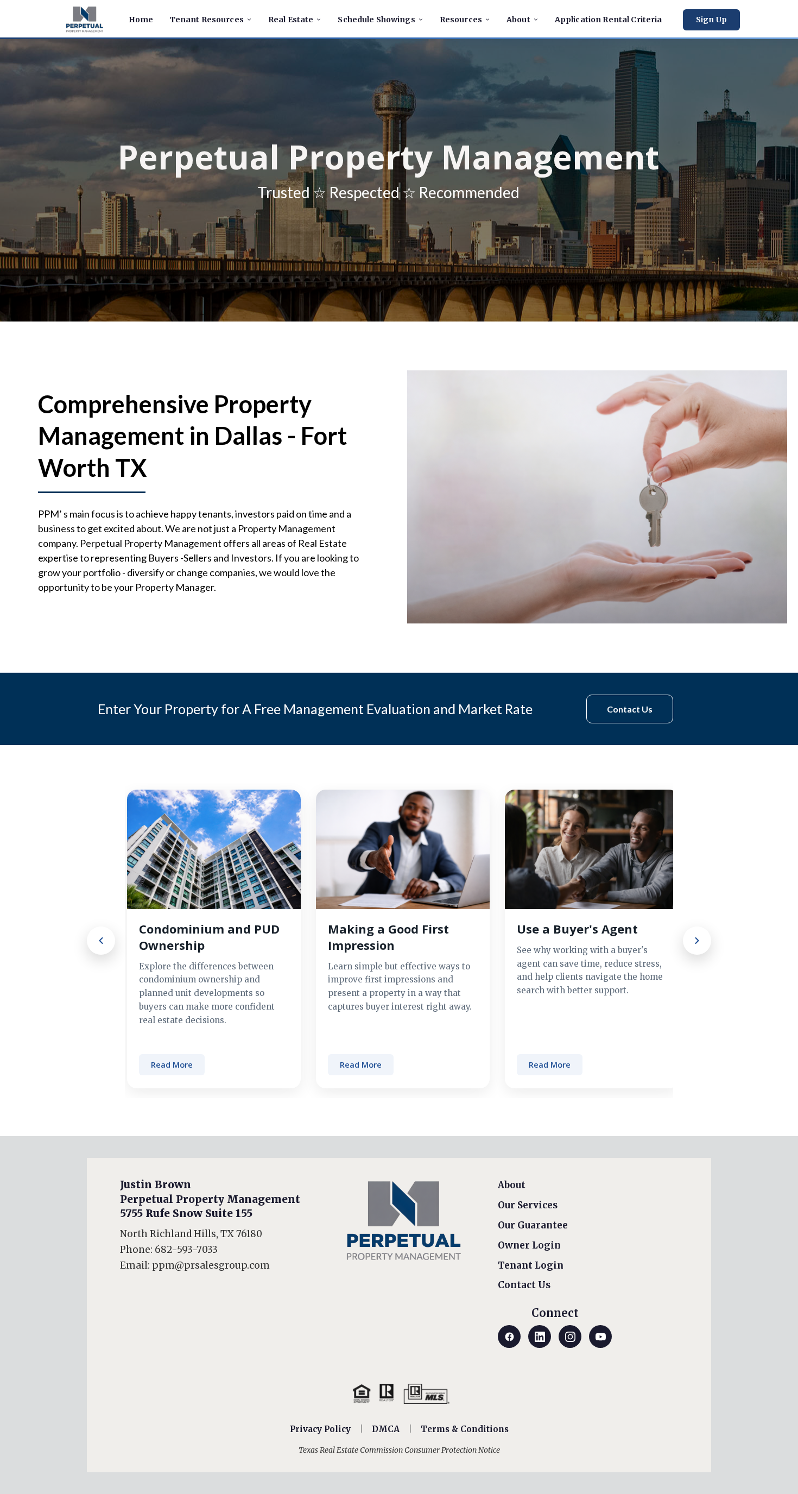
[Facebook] (509, 1336)
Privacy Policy (320, 1429)
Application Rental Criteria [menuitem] (608, 19)
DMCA (386, 1429)
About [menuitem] (518, 19)
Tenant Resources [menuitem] (207, 19)
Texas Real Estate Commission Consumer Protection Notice (399, 1450)
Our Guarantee (533, 1225)
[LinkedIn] (539, 1336)
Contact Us (524, 1285)
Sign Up (711, 19)
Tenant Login (530, 1265)
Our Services (528, 1205)
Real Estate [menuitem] (291, 19)
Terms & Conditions (465, 1429)
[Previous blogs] (101, 940)
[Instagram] (570, 1336)
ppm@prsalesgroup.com (211, 1265)
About (511, 1185)
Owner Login (529, 1245)
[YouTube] (600, 1336)
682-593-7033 (186, 1250)
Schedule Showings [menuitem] (376, 19)
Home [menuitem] (141, 19)
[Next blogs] (697, 940)
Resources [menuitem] (461, 19)
